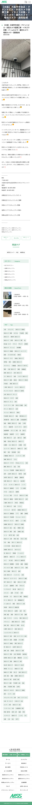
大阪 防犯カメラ (8, 574)
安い (26, 715)
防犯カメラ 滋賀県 (19, 524)
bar (25, 340)
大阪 (5, 329)
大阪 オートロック (8, 701)
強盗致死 (12, 434)
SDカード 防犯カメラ (17, 542)
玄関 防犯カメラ (8, 481)
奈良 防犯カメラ (18, 372)
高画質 (17, 491)
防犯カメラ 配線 (8, 380)
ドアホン (20, 506)
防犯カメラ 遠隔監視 (9, 513)
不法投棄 (22, 333)
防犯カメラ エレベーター (21, 351)
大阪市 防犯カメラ (12, 473)
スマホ (17, 488)
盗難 (22, 564)
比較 (17, 409)
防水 (13, 719)
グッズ (5, 484)
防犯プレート (21, 589)
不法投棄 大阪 (16, 683)
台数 (15, 506)
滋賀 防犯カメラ (23, 672)
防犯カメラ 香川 (17, 704)
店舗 (26, 614)
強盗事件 (23, 434)
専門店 (5, 362)
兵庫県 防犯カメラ (19, 676)
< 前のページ (6, 238)
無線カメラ (20, 448)
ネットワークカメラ (8, 390)
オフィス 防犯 (14, 430)
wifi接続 (26, 344)
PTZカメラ (22, 585)
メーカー (26, 657)
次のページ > (26, 238)
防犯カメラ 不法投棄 (9, 517)
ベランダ (16, 495)
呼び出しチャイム (20, 463)
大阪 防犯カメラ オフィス (10, 394)
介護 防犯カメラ (12, 369)
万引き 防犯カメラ (8, 611)
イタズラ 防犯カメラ (23, 376)
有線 (27, 463)
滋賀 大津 (14, 712)
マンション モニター (21, 517)
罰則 (19, 452)
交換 (23, 574)
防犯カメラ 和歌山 (8, 643)
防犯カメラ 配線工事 (14, 607)
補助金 (16, 477)
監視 (20, 423)
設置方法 (6, 556)
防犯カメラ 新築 (8, 333)
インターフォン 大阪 (9, 708)
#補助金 (22, 252)
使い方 (15, 672)
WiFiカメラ (14, 571)
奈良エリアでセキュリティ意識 (11, 205)
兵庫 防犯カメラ (19, 629)
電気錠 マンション (8, 668)
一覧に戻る (16, 238)
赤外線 (17, 564)
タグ (11, 596)
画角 (14, 603)
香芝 (5, 693)
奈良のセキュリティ (6, 230)
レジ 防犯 (23, 520)
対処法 (16, 502)
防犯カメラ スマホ (19, 567)
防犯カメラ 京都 (8, 654)
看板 (17, 416)
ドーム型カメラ (7, 603)
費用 (5, 369)
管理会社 (22, 502)
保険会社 (26, 596)
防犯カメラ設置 (19, 405)
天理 (19, 466)
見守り (17, 719)
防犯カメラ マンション (9, 347)
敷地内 (19, 354)
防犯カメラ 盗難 (15, 419)
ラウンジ (15, 344)
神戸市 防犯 (12, 535)
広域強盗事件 (24, 419)
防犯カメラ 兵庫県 (20, 690)
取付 (16, 401)
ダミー (5, 427)
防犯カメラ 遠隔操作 (9, 488)
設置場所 (12, 585)
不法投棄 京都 (11, 686)
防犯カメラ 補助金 (8, 499)
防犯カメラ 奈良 (8, 636)
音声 (5, 473)
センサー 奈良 (7, 704)
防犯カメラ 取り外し (23, 365)
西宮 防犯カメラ (19, 643)
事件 (17, 585)
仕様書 (20, 445)
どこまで (6, 585)
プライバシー (7, 621)
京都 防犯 (16, 538)
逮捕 (12, 614)
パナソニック (7, 510)
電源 (27, 567)
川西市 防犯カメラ (8, 629)
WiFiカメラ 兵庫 (7, 683)
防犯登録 (14, 452)
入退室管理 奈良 (20, 708)
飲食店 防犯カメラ (20, 470)
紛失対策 (6, 596)
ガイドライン (7, 365)
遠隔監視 (24, 369)
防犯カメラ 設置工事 (20, 560)
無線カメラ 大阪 (19, 668)
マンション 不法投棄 (9, 470)
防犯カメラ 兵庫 (8, 661)
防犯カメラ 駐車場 (19, 390)
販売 (19, 571)
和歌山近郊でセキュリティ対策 (11, 215)
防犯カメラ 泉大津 (19, 665)
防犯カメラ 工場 (21, 603)
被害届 (26, 564)
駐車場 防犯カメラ (19, 499)
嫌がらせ (20, 437)
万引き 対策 (24, 538)
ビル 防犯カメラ (8, 506)
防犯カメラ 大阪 (19, 614)
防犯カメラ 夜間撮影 (9, 564)
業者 (9, 542)
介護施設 (14, 365)
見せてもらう (18, 549)
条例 (18, 535)
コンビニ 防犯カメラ (20, 387)
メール (5, 535)
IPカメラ (20, 344)
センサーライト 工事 (9, 405)
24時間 (14, 553)
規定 (15, 531)
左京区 (18, 686)
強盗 (5, 423)
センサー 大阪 (11, 693)
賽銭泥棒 (20, 657)
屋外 (26, 448)
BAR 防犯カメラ (23, 416)
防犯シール (16, 481)
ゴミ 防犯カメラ (8, 376)
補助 (15, 582)
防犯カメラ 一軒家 (8, 340)
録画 (19, 369)
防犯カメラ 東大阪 (23, 380)
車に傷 (14, 589)
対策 (25, 445)
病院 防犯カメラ (24, 618)
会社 (15, 466)
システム (16, 618)
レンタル (21, 715)
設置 (20, 712)
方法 (5, 542)
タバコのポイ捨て (12, 354)
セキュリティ (11, 329)
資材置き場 (6, 419)
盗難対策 (22, 477)
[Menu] (29, 2)
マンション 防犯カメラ (9, 412)
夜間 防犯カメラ (14, 383)
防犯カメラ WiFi (7, 679)
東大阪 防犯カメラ (16, 546)
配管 (17, 398)
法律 (22, 592)
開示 (5, 452)
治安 (21, 611)
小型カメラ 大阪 (19, 701)
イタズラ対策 (7, 546)
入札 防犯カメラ (13, 445)
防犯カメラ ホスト (8, 358)
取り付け (14, 510)
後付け (25, 427)
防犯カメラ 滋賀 (8, 639)
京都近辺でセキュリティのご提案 (11, 200)
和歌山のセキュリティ (7, 232)
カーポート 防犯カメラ (14, 484)
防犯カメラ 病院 (8, 531)
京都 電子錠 (7, 712)
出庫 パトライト (8, 618)
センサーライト (18, 427)
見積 (5, 719)
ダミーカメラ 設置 (8, 567)
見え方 (22, 625)
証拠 (12, 592)
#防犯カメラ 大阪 (12, 252)
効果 (15, 376)
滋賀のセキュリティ (16, 230)
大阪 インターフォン (22, 697)
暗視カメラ (12, 556)
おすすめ (16, 333)
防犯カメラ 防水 (8, 528)
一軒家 (24, 423)
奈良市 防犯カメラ (8, 477)
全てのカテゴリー (9, 265)
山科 (15, 437)
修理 (24, 712)
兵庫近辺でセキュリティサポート (11, 195)
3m (15, 600)
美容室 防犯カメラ (22, 510)
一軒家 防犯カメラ (8, 387)
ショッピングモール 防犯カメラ (11, 632)
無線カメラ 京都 (8, 672)
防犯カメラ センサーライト (10, 578)
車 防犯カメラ (7, 553)
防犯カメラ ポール (8, 401)
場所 (10, 362)
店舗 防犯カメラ (8, 459)
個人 (15, 528)
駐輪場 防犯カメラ (8, 549)
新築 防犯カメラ (8, 372)
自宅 (27, 499)
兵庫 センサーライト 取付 (20, 636)
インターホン (17, 574)
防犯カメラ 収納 (24, 495)
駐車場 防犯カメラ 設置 (10, 657)
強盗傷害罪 (6, 430)
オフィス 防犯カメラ (9, 409)
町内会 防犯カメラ (12, 441)
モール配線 (23, 488)
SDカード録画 (7, 571)
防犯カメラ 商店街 (20, 329)
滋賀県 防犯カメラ (17, 362)
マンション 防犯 (8, 495)
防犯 (9, 452)
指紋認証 (25, 654)
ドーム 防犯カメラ (21, 556)
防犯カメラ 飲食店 (8, 351)
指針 (26, 405)
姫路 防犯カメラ (8, 466)
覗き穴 (24, 430)
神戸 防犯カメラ (8, 582)
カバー (5, 560)
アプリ (17, 513)
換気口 (15, 380)
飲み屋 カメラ (7, 344)
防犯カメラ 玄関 (20, 650)
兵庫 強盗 (6, 614)
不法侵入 (6, 383)
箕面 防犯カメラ (16, 621)
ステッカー (6, 592)
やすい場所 (21, 639)
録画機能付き (21, 600)
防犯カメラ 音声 (22, 582)
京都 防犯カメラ (8, 437)
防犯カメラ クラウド (9, 463)
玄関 (25, 473)
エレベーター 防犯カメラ (10, 448)
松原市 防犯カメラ (17, 647)
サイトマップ (24, 790)
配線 (5, 354)
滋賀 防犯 (6, 625)
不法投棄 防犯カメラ (9, 416)
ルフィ (17, 434)
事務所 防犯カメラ (12, 423)
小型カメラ (11, 491)
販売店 (12, 650)
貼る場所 (23, 481)
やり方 (5, 491)
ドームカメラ (21, 553)
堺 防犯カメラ (7, 647)
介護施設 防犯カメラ (9, 455)
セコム (15, 459)
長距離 (26, 513)
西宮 (27, 333)
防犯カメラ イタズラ (9, 398)
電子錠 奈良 (16, 679)
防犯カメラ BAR (18, 340)
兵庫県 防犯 (21, 531)
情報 (12, 676)
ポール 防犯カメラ (8, 600)
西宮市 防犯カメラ (15, 336)
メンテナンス (7, 715)
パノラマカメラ (7, 589)
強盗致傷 (6, 434)
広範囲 (5, 445)
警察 (25, 437)
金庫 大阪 (6, 650)
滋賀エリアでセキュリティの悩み (11, 210)
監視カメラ (14, 715)
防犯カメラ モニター (9, 520)
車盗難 (15, 639)
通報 (5, 441)
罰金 (23, 683)
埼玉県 (5, 607)
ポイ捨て (17, 592)
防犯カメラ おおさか (9, 690)
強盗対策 (11, 427)
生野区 (16, 611)
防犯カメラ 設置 (23, 578)
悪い (25, 611)
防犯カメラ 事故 (18, 596)
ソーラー (24, 484)
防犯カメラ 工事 (8, 538)
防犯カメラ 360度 (15, 625)
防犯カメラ (6, 336)
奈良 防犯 (6, 676)
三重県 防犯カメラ (8, 502)
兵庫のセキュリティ (6, 228)
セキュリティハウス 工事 (10, 697)
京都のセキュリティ (16, 228)
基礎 (22, 513)
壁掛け (17, 520)
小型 (9, 719)
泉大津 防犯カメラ (8, 665)
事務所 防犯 (21, 528)
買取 (5, 686)
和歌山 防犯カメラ (19, 358)
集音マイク (21, 441)
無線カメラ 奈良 (18, 661)
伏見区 (23, 621)
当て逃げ (11, 560)
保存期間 (19, 347)
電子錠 (20, 473)
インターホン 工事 (20, 455)
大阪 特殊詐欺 (17, 654)
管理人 (18, 412)
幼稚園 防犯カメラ (8, 524)
